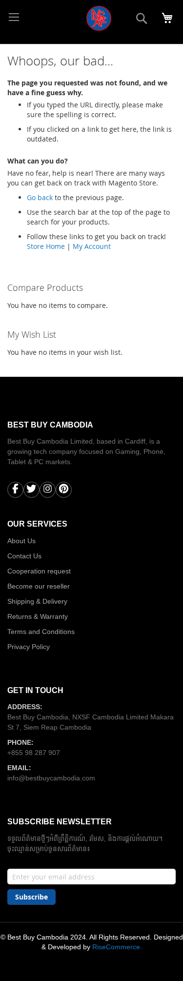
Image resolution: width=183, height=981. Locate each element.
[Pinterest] (64, 491)
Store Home (46, 246)
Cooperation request (39, 571)
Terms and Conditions (41, 631)
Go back (40, 197)
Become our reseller (38, 586)
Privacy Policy (28, 647)
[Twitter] (31, 491)
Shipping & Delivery (37, 601)
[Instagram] (47, 491)
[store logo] (69, 22)
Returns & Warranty (37, 616)
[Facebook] (15, 491)
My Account (92, 246)
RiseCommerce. (117, 947)
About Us (21, 541)
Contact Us (24, 556)
